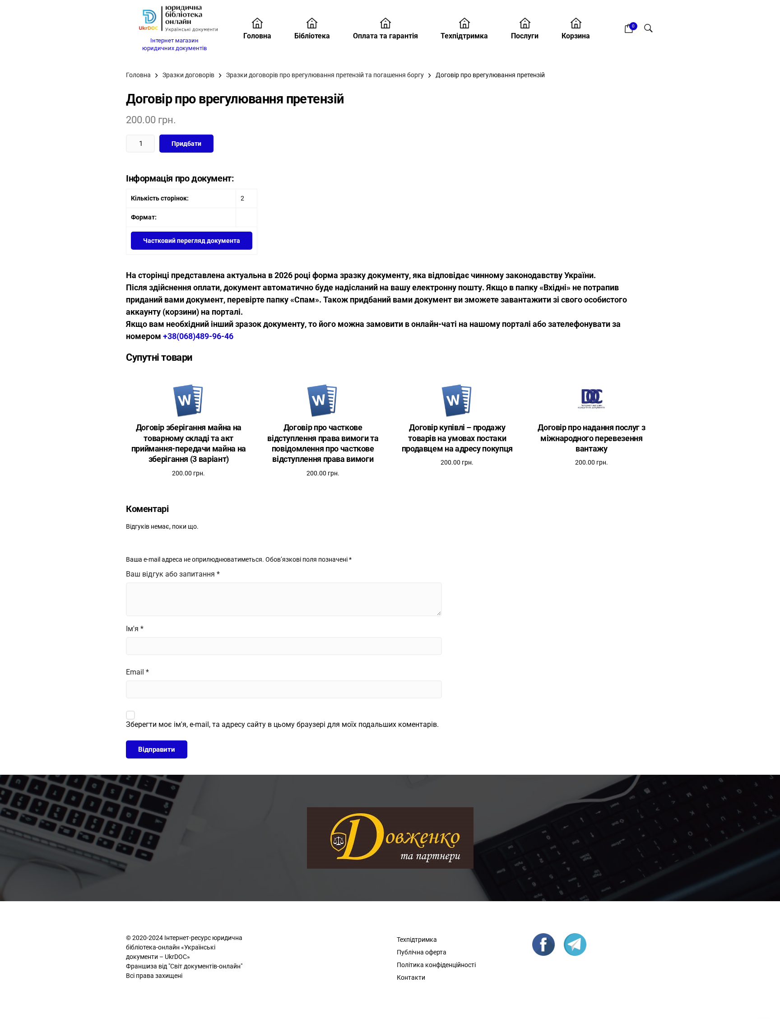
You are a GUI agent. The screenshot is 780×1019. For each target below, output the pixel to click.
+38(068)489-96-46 (198, 336)
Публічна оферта (421, 952)
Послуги (525, 36)
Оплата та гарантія (385, 36)
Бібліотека (312, 36)
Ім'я (135, 628)
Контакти (411, 977)
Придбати (186, 143)
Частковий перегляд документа (191, 240)
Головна (257, 36)
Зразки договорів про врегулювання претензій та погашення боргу (325, 75)
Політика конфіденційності (436, 964)
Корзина (576, 36)
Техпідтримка (464, 36)
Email (137, 672)
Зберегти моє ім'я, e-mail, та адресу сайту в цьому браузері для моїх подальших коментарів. (282, 724)
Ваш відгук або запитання (173, 574)
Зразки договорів (188, 75)
